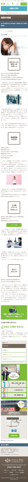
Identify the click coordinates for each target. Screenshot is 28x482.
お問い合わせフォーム (18, 336)
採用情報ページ (11, 454)
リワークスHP (14, 225)
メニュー (23, 3)
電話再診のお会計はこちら (14, 13)
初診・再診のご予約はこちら (14, 315)
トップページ (4, 31)
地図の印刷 (14, 435)
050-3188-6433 (12, 326)
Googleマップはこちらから (8, 440)
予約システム (15, 334)
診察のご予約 (14, 8)
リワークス (9, 259)
